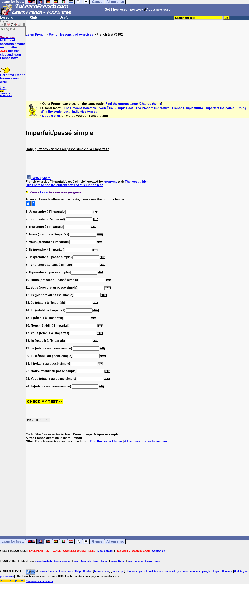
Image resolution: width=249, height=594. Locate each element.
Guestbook (5, 93)
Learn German (62, 561)
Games (97, 541)
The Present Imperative (152, 108)
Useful (64, 17)
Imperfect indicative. (220, 108)
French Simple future (187, 108)
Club (33, 17)
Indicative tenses (84, 111)
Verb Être (106, 108)
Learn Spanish (82, 561)
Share (46, 178)
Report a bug (6, 95)
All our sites (115, 541)
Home (2, 87)
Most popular (105, 550)
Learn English (43, 561)
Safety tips (118, 571)
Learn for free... (13, 541)
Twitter (36, 178)
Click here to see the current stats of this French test (64, 185)
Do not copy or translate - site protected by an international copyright (169, 571)
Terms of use (101, 571)
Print (2, 91)
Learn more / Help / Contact (75, 571)
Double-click (51, 115)
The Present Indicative (80, 108)
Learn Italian (100, 561)
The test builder (136, 181)
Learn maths (135, 561)
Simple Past (124, 108)
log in (44, 192)
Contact (3, 89)
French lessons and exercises (71, 34)
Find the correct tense (121, 103)
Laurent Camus (48, 571)
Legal (216, 571)
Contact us (158, 550)
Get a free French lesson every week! (12, 78)
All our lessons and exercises (146, 441)
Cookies (227, 571)
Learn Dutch (118, 561)
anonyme (110, 181)
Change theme (150, 103)
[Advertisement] (137, 63)
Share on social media (39, 581)
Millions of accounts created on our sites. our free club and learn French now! (13, 49)
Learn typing (152, 561)
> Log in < (8, 29)
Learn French (36, 34)
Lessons (6, 17)
